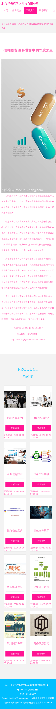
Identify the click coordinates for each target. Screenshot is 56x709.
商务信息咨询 (39, 698)
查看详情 (15, 428)
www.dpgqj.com (26, 698)
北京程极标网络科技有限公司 (20, 3)
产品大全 (30, 10)
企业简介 (16, 10)
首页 (5, 10)
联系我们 (43, 10)
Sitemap (48, 702)
